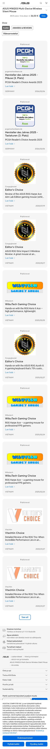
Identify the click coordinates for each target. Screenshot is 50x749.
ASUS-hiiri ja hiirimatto (20, 659)
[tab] (6, 28)
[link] (25, 3)
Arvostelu (15, 665)
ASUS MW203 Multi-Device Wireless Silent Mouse (22, 10)
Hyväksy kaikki (36, 744)
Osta (43, 16)
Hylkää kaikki (13, 744)
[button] (4, 3)
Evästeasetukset (25, 738)
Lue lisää (9, 86)
